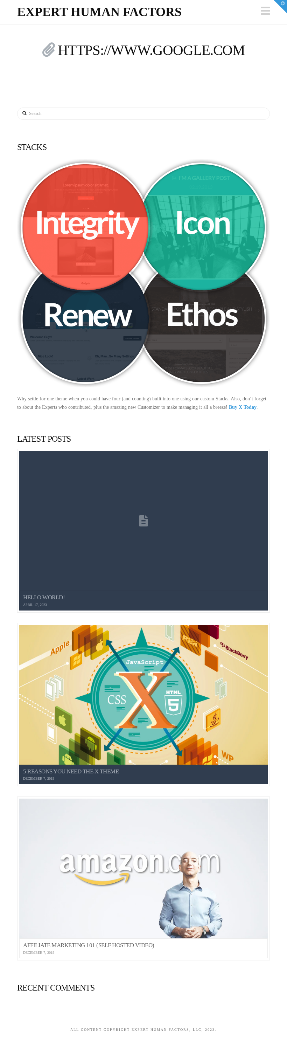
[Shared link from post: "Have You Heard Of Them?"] (48, 50)
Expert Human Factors (99, 12)
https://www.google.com (151, 50)
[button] (265, 11)
